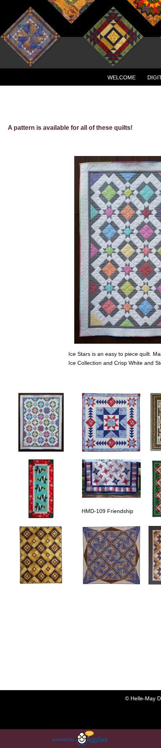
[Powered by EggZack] (80, 743)
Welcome (121, 77)
